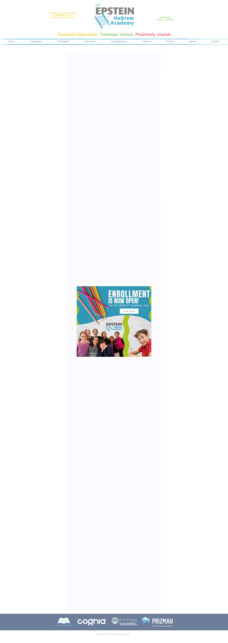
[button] (154, 283)
